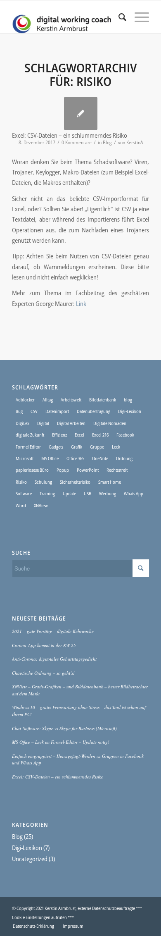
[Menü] (137, 16)
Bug (19, 411)
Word (21, 505)
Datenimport (57, 411)
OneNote (100, 458)
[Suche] (118, 16)
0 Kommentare (77, 142)
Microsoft (24, 458)
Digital (43, 423)
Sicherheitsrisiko (75, 482)
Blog (107, 142)
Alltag (48, 399)
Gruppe (97, 447)
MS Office (50, 458)
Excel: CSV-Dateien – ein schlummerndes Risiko (58, 777)
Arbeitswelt (71, 399)
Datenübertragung (93, 411)
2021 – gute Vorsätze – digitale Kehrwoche (53, 631)
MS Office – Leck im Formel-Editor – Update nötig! (60, 742)
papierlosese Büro (32, 470)
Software (24, 493)
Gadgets (56, 447)
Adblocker (25, 399)
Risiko (21, 482)
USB (87, 493)
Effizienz (59, 435)
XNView (41, 505)
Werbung (107, 493)
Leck (116, 447)
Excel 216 (100, 435)
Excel (79, 435)
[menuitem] (118, 16)
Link (81, 303)
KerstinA (134, 142)
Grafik (76, 447)
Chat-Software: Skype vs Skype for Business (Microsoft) (64, 728)
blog (128, 399)
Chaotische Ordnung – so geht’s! (43, 673)
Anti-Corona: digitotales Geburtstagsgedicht (54, 659)
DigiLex (22, 423)
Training (47, 493)
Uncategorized (29, 859)
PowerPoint (88, 470)
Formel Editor (28, 447)
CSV (34, 411)
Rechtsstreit (117, 470)
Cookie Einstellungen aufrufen (39, 917)
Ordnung (124, 458)
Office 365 (75, 458)
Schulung (43, 482)
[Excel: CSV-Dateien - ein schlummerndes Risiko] (80, 113)
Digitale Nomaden (109, 423)
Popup (63, 470)
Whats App (133, 493)
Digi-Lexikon (129, 411)
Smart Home (109, 482)
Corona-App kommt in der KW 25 (44, 645)
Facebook (125, 435)
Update (69, 493)
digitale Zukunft (30, 435)
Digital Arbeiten (71, 423)
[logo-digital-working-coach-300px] (66, 16)
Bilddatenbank (102, 399)
